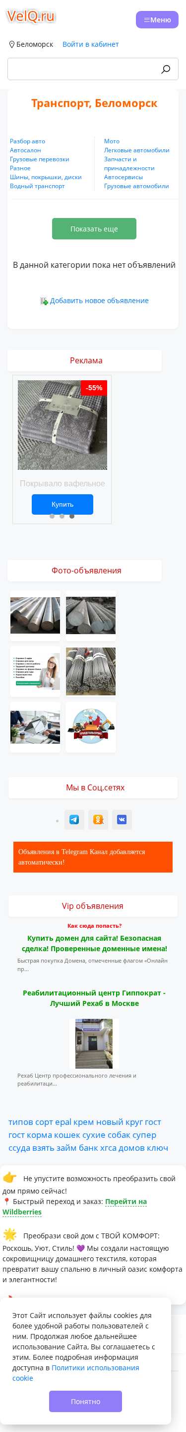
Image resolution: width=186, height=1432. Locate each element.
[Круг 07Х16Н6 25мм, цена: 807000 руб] (91, 614)
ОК (99, 821)
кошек (67, 1134)
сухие (94, 1134)
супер (144, 1134)
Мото (112, 141)
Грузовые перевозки (39, 159)
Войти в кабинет (90, 44)
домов (132, 1147)
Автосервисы (123, 177)
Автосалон (25, 150)
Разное (20, 168)
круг (134, 1121)
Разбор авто (27, 141)
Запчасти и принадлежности (129, 163)
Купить (62, 504)
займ (67, 1147)
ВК (122, 821)
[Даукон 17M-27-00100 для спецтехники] (91, 726)
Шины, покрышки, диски (46, 177)
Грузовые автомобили (136, 186)
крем (83, 1121)
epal (63, 1121)
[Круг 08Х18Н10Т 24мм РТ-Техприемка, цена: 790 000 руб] (35, 614)
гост (153, 1121)
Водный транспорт (37, 186)
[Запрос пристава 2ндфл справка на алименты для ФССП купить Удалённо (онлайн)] (35, 670)
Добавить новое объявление (99, 300)
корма (39, 1134)
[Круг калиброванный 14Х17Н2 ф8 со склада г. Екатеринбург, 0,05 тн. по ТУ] (91, 670)
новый (110, 1121)
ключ (157, 1147)
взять (43, 1147)
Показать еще (94, 228)
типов (20, 1121)
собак (119, 1134)
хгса (108, 1147)
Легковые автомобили (137, 150)
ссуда (19, 1147)
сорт (44, 1121)
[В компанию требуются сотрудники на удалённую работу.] (35, 726)
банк (88, 1147)
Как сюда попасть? (94, 925)
